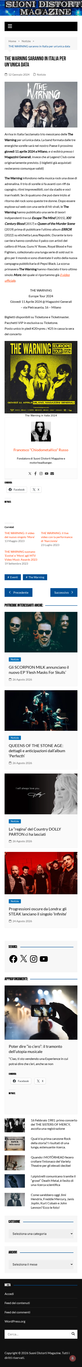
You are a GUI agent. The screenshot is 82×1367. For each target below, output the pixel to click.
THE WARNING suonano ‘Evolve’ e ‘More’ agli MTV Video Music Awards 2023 (21, 555)
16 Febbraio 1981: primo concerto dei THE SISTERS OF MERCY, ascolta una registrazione (54, 1124)
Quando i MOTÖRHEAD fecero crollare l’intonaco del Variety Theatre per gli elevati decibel (52, 1161)
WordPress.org (15, 1321)
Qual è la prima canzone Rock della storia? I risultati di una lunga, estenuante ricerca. (51, 1143)
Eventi (14, 577)
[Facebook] (35, 474)
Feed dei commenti (17, 1312)
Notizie (41, 74)
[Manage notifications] (72, 1358)
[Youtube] (46, 474)
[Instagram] (41, 474)
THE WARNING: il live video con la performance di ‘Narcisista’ (56, 537)
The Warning (36, 577)
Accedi (9, 1294)
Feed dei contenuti (17, 1303)
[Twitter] (30, 474)
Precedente (20, 592)
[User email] (52, 474)
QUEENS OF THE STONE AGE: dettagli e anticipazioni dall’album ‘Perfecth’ (37, 750)
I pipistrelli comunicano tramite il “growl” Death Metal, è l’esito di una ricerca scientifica (53, 1180)
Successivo (61, 592)
